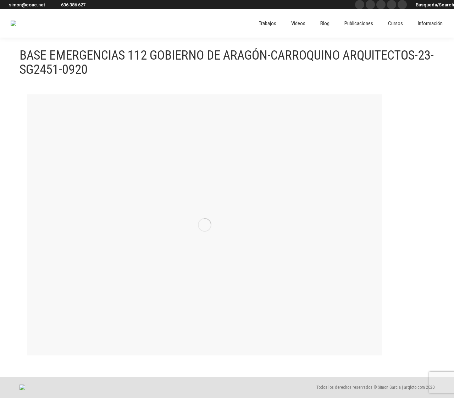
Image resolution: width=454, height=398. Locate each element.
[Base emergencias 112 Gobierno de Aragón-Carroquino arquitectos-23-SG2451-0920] (204, 224)
